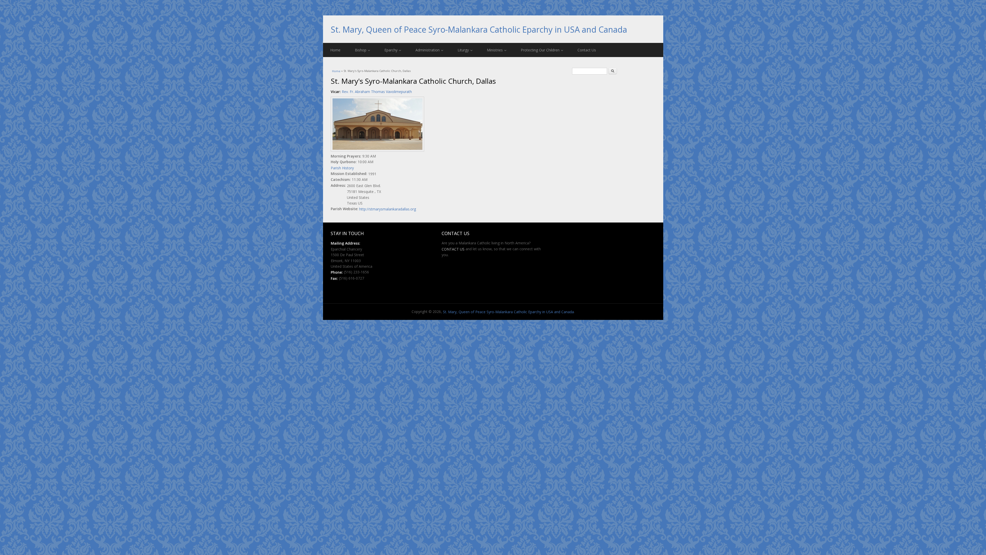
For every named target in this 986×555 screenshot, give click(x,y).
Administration (427, 50)
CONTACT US (453, 249)
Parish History (342, 167)
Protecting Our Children (540, 50)
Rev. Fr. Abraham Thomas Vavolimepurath (377, 91)
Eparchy (390, 50)
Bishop (360, 50)
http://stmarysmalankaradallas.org (387, 209)
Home (335, 50)
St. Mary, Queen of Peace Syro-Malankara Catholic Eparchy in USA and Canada (479, 29)
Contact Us (586, 50)
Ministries (495, 50)
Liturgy (463, 50)
